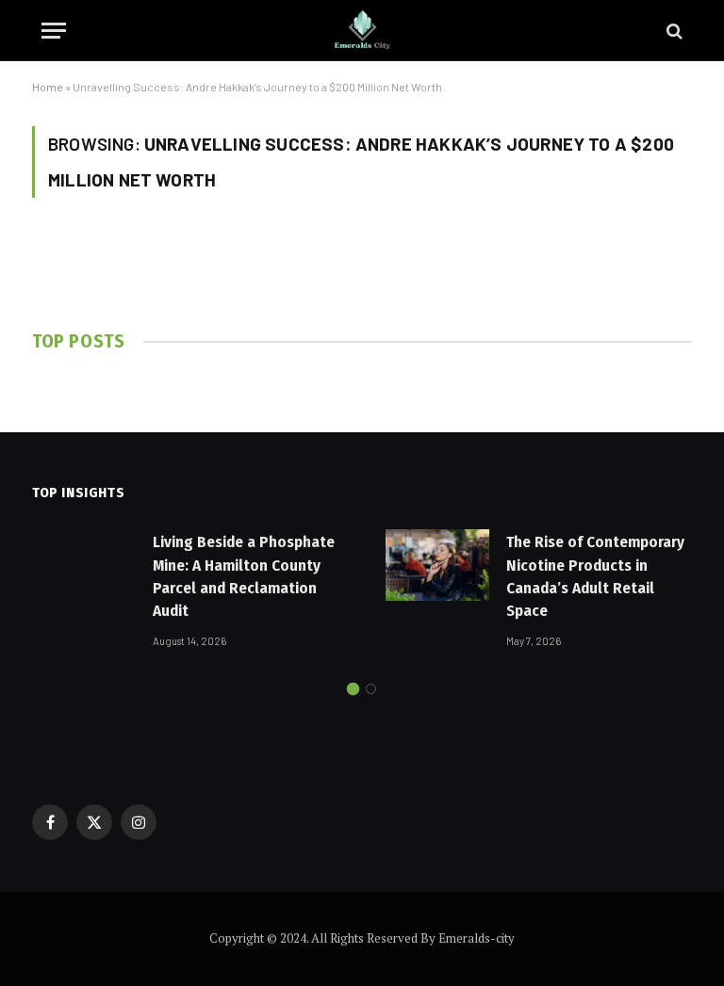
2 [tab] (371, 689)
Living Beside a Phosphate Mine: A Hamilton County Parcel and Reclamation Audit (244, 576)
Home (47, 86)
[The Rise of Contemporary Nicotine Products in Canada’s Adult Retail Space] (437, 565)
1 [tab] (353, 689)
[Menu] (53, 30)
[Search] (673, 30)
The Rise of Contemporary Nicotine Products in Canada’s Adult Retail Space (595, 576)
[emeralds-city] (362, 30)
